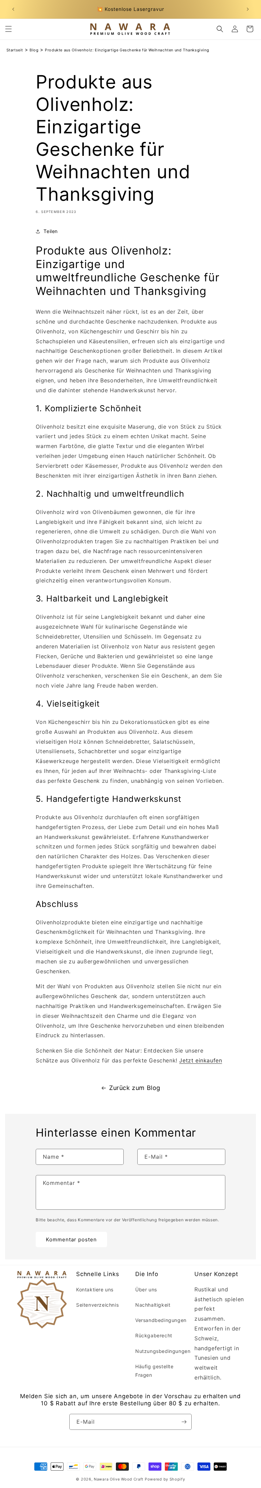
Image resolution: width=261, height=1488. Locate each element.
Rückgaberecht (153, 1335)
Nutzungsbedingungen (162, 1351)
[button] (8, 28)
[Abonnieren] (183, 1422)
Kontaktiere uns (95, 1289)
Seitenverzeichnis (97, 1305)
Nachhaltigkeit (152, 1305)
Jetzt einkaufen (200, 1060)
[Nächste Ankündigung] (247, 9)
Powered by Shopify (165, 1479)
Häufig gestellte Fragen (154, 1370)
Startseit (14, 50)
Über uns (146, 1289)
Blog (34, 50)
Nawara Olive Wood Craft (118, 1479)
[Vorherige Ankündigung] (13, 9)
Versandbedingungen (161, 1320)
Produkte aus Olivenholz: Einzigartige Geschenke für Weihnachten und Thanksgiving (127, 50)
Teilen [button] (51, 231)
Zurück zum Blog (134, 1087)
